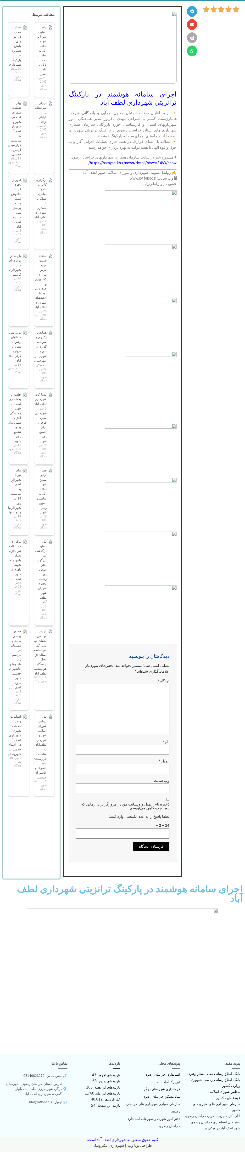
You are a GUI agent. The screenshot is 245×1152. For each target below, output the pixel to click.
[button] (192, 11)
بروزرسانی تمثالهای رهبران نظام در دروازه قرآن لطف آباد (14, 346)
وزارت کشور (231, 1086)
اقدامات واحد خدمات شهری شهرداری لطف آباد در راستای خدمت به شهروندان (14, 735)
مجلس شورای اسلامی (224, 1092)
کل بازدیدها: (111, 1099)
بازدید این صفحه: (107, 1105)
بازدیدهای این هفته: (106, 1087)
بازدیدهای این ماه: (107, 1093)
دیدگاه (163, 681)
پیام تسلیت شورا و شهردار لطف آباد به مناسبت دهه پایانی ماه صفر (41, 50)
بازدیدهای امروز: (108, 1075)
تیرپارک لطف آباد (168, 1082)
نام (165, 742)
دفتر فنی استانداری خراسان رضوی (215, 1122)
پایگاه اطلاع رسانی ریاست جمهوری (215, 1080)
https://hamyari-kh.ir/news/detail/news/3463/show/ (132, 163)
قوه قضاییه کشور (228, 1098)
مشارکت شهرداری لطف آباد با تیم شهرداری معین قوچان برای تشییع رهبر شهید (41, 418)
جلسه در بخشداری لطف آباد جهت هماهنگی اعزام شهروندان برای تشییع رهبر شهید (14, 418)
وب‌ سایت (161, 781)
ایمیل (164, 761)
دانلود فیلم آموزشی (122, 1146)
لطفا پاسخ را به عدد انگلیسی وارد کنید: (139, 816)
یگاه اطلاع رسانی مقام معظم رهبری (212, 1074)
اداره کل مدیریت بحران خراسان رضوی (212, 1116)
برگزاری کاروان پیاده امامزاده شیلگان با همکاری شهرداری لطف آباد (41, 198)
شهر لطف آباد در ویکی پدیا (221, 1128)
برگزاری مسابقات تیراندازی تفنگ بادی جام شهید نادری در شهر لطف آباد (15, 560)
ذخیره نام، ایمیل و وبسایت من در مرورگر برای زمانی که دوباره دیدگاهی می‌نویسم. (125, 806)
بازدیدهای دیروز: (108, 1081)
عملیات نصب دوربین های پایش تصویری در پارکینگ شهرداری (15, 45)
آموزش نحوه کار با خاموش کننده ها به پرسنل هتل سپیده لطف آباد (16, 203)
